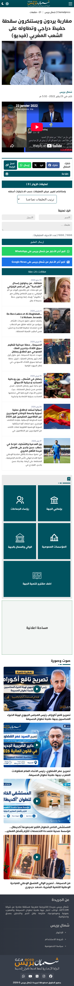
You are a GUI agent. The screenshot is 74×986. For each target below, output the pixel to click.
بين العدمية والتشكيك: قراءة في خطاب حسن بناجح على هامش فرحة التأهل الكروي (24, 447)
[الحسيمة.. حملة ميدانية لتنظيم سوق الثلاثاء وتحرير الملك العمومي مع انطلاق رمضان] (57, 340)
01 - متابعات (35, 12)
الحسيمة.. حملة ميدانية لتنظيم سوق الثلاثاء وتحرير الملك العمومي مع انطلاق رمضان (25, 348)
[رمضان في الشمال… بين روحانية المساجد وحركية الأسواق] (57, 374)
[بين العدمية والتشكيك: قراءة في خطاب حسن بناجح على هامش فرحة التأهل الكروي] (57, 439)
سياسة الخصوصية (54, 946)
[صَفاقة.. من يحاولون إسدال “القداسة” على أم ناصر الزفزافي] (57, 279)
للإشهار (59, 932)
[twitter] (37, 976)
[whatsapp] (23, 976)
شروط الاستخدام (54, 939)
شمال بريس (65, 92)
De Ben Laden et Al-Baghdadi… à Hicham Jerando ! (24, 315)
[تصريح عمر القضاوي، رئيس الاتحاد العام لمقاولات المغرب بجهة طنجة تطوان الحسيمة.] (37, 750)
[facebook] (51, 976)
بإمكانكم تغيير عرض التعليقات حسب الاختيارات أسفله (37, 191)
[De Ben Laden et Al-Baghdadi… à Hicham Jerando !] (57, 309)
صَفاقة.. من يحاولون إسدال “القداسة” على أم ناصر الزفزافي (24, 284)
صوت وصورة (60, 660)
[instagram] (44, 976)
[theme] (5, 3)
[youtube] (30, 976)
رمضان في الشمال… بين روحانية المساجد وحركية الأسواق (25, 380)
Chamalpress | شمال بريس (57, 12)
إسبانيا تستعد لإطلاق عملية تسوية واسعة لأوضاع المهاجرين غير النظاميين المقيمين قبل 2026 (24, 413)
